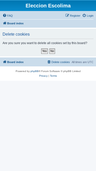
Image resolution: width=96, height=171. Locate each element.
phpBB (34, 71)
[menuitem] (8, 16)
